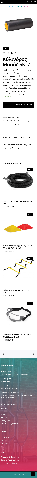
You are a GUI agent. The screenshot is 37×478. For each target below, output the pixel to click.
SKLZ (10, 121)
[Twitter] (2, 404)
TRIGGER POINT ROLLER (25, 124)
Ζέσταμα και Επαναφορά (24, 121)
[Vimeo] (14, 404)
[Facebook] (5, 404)
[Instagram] (8, 404)
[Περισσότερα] (33, 474)
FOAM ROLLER (11, 124)
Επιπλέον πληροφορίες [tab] (22, 138)
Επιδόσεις (15, 121)
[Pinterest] (11, 404)
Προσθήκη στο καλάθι (24, 105)
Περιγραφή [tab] (6, 138)
